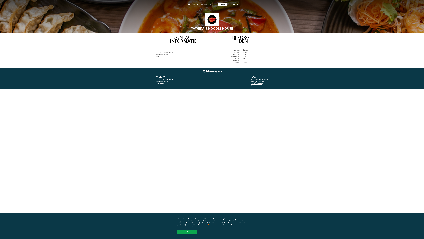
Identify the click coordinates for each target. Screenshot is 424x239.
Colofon (253, 86)
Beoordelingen (208, 4)
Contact (222, 4)
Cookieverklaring (257, 84)
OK (187, 232)
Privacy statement (257, 82)
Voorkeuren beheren (214, 225)
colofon (234, 4)
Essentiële (209, 232)
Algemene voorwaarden (259, 79)
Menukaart (193, 4)
